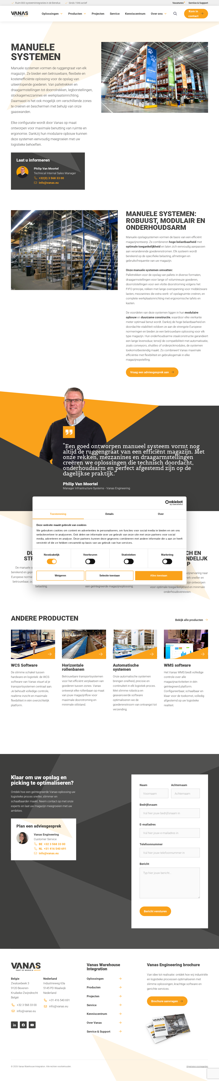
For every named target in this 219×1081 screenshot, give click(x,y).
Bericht (144, 864)
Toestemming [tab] (58, 513)
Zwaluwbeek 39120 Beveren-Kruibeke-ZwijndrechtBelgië (24, 988)
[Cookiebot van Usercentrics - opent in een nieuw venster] (168, 502)
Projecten (98, 14)
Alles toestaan (158, 575)
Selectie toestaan (109, 575)
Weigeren (60, 575)
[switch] (90, 561)
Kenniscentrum (135, 14)
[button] (52, 13)
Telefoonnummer (151, 844)
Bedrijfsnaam (148, 805)
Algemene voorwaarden (197, 1066)
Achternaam (179, 785)
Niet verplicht (193, 844)
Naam (143, 785)
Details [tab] (109, 513)
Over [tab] (161, 513)
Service (115, 14)
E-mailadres (148, 824)
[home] (19, 13)
